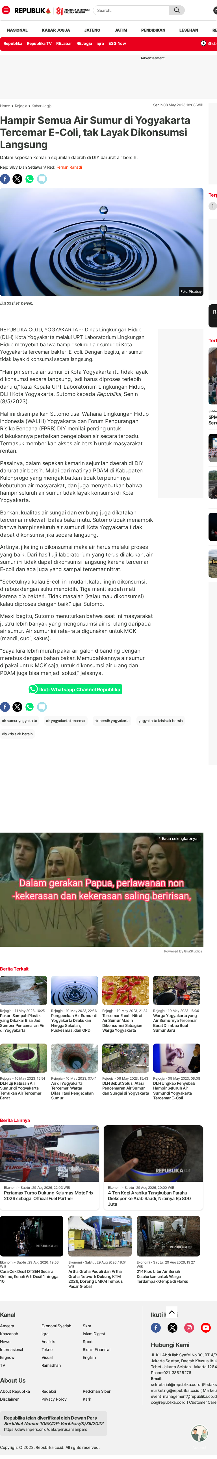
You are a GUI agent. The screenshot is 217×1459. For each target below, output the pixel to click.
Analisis (48, 1341)
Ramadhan (51, 1365)
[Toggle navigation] (6, 10)
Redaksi (49, 1391)
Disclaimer (9, 1399)
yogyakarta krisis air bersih (160, 720)
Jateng (92, 30)
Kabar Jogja (41, 106)
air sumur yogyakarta (19, 720)
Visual (47, 1357)
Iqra (45, 1333)
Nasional (17, 30)
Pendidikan (153, 30)
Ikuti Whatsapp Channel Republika (79, 689)
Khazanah (9, 1333)
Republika (13, 43)
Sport (88, 1341)
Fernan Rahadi (69, 167)
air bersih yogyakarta (112, 720)
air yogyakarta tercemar (66, 720)
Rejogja (21, 106)
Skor (87, 1325)
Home (5, 106)
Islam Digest (94, 1333)
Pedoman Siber (96, 1391)
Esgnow (7, 1357)
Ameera (7, 1325)
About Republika (15, 1391)
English (89, 1357)
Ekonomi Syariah (56, 1325)
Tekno (47, 1349)
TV (2, 1365)
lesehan (188, 30)
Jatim (121, 30)
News (5, 1341)
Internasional (11, 1349)
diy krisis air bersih (17, 734)
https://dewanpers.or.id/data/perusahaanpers (45, 1429)
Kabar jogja (56, 30)
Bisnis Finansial (96, 1349)
